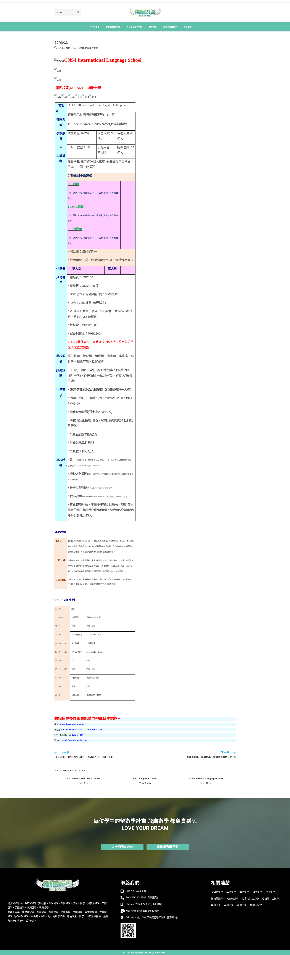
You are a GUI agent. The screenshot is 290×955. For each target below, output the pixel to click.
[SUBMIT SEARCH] (78, 12)
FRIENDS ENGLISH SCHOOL (84, 778)
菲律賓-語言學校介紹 (87, 48)
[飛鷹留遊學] (145, 12)
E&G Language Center (145, 778)
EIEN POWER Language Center (206, 778)
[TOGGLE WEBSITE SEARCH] (199, 26)
